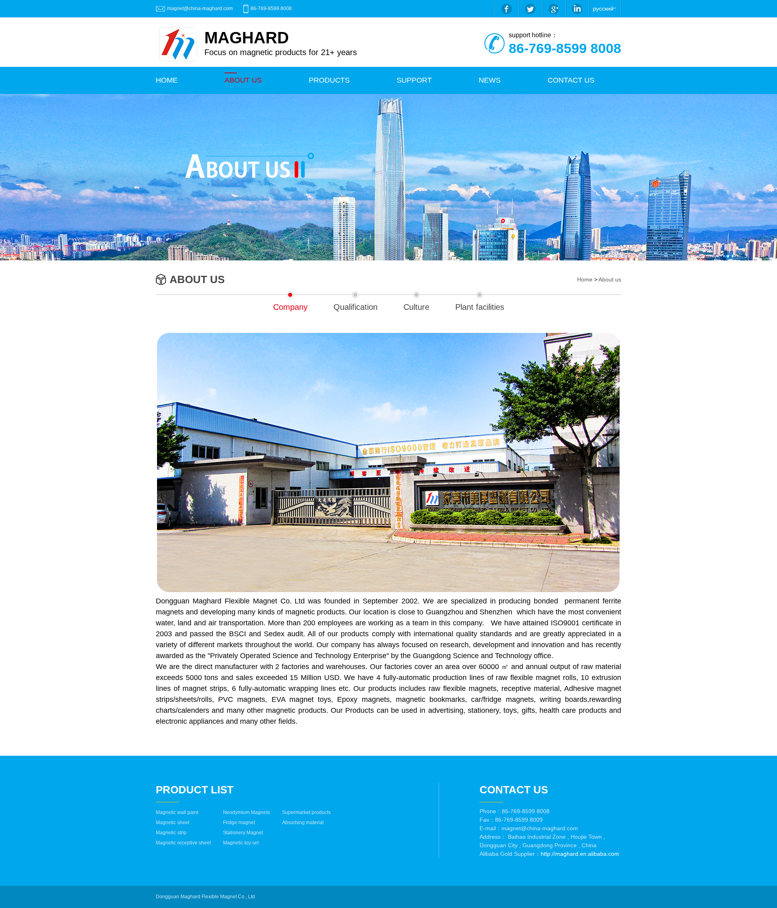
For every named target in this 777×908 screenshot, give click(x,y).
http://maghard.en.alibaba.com (580, 853)
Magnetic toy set (241, 843)
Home (584, 279)
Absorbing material (303, 822)
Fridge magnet (239, 822)
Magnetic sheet (172, 822)
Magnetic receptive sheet (183, 843)
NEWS (490, 80)
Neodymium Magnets (246, 812)
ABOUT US (243, 80)
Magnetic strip (171, 833)
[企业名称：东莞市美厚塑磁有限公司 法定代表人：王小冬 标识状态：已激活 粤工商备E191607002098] (259, 896)
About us (610, 279)
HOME (167, 80)
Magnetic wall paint (177, 812)
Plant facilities (479, 307)
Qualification (355, 307)
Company (290, 307)
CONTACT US (571, 80)
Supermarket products (306, 812)
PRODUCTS (329, 80)
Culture (416, 307)
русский (603, 8)
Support (414, 80)
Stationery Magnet (243, 833)
